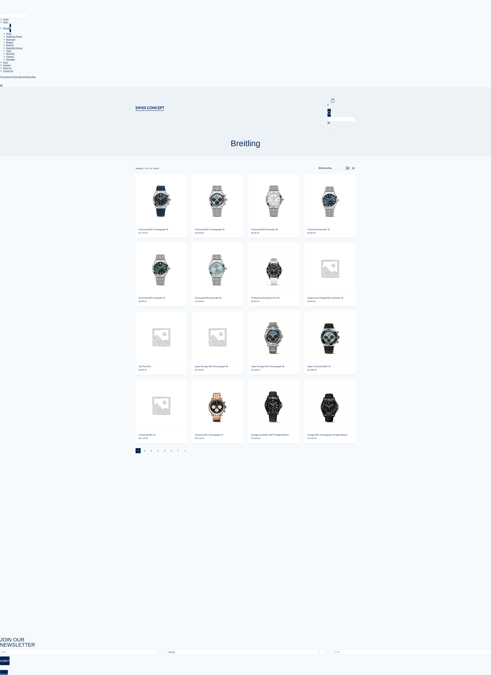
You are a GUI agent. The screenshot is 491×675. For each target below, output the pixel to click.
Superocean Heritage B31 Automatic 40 (325, 298)
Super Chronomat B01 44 (319, 366)
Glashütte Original (14, 48)
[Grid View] (347, 168)
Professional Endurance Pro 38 (265, 298)
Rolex (5, 22)
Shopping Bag (29, 76)
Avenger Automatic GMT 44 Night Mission (270, 435)
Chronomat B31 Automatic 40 (264, 229)
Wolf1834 (10, 53)
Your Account (6, 76)
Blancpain (10, 39)
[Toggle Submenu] (10, 28)
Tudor (8, 50)
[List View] (353, 168)
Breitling (10, 45)
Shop (5, 62)
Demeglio (10, 59)
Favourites (17, 76)
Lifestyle (7, 65)
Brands (6, 28)
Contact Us (8, 70)
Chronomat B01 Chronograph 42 (153, 229)
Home (6, 19)
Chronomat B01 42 (147, 435)
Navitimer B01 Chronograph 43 (209, 435)
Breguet (9, 42)
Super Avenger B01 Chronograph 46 (211, 366)
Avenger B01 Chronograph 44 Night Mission (327, 435)
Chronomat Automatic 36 (318, 229)
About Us (7, 68)
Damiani (10, 56)
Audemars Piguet (14, 36)
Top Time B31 (145, 366)
